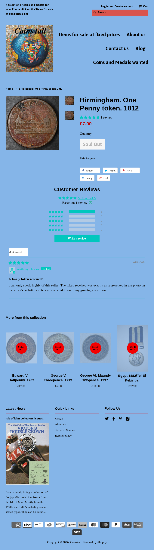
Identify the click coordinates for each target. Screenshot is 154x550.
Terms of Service (65, 430)
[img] (19, 263)
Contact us (117, 48)
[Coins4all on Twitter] (107, 419)
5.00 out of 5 (87, 198)
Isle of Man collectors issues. (25, 418)
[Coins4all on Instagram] (127, 419)
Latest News (15, 408)
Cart (145, 6)
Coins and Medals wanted (120, 62)
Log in (105, 6)
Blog (140, 48)
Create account (124, 6)
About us (136, 34)
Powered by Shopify (95, 542)
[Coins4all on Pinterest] (121, 419)
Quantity (86, 133)
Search (59, 419)
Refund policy (63, 435)
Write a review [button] (77, 238)
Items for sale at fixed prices (89, 34)
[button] (90, 117)
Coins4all (75, 542)
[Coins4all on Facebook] (114, 419)
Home (9, 88)
